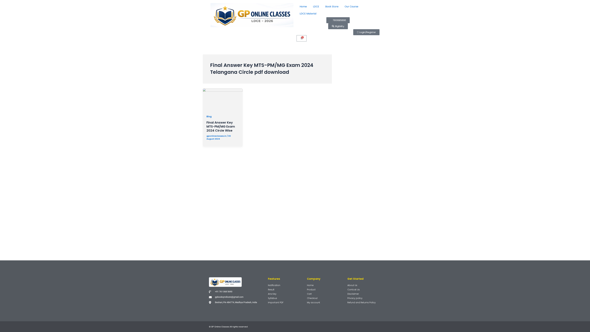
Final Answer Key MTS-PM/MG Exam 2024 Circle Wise (220, 126)
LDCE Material (308, 13)
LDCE (316, 6)
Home (303, 6)
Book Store (331, 6)
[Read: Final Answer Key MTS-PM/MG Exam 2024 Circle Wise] (223, 99)
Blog (209, 116)
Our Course (351, 6)
